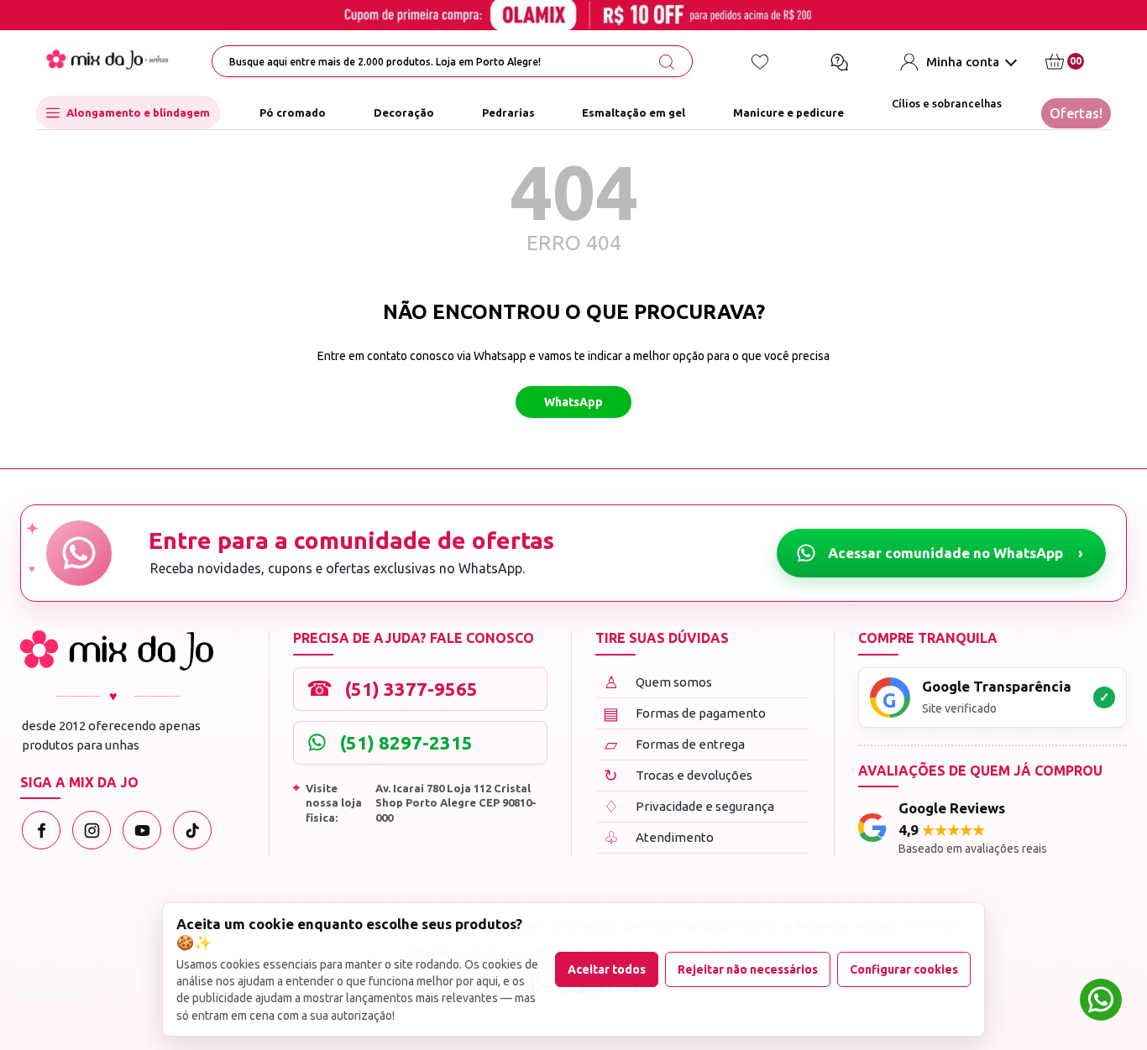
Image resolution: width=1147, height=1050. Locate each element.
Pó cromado (292, 112)
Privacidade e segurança (689, 806)
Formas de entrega (675, 744)
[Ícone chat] (839, 62)
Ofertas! (1076, 113)
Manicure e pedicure (788, 112)
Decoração (404, 112)
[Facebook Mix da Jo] (41, 830)
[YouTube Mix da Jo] (142, 830)
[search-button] (666, 62)
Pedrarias (508, 112)
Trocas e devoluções (678, 775)
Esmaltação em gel (633, 112)
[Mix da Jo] (116, 650)
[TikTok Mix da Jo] (192, 830)
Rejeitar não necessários (748, 969)
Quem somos (658, 682)
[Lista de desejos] (760, 62)
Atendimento (659, 837)
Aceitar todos (607, 969)
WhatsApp (573, 402)
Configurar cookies (904, 969)
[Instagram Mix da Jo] (91, 830)
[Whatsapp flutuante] (1101, 1002)
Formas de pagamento (684, 713)
